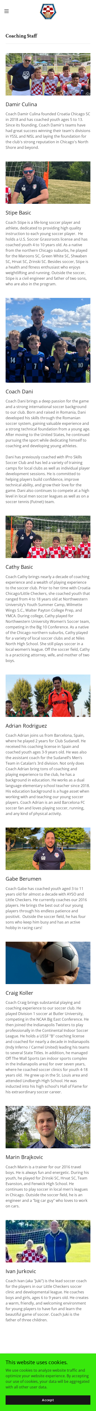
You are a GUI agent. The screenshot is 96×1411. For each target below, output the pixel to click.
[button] (9, 11)
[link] (48, 11)
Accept (48, 1400)
